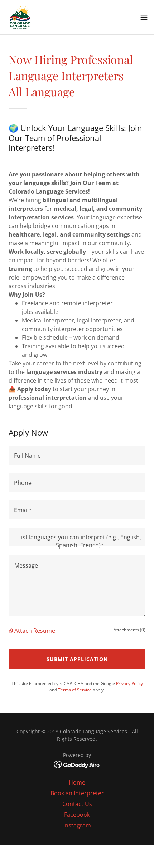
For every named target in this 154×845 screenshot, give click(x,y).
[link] (20, 17)
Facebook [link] (77, 815)
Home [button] (77, 782)
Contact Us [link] (77, 804)
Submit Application (77, 659)
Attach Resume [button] (34, 631)
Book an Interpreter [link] (77, 793)
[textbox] (77, 455)
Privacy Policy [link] (129, 683)
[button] (144, 17)
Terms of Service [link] (75, 690)
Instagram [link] (77, 825)
